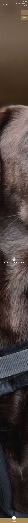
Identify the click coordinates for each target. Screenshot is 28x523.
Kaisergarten (22, 3)
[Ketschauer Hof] (14, 261)
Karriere (24, 19)
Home (6, 4)
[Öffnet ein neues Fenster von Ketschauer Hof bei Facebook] (24, 5)
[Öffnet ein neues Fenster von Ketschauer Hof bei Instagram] (26, 5)
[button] (3, 2)
